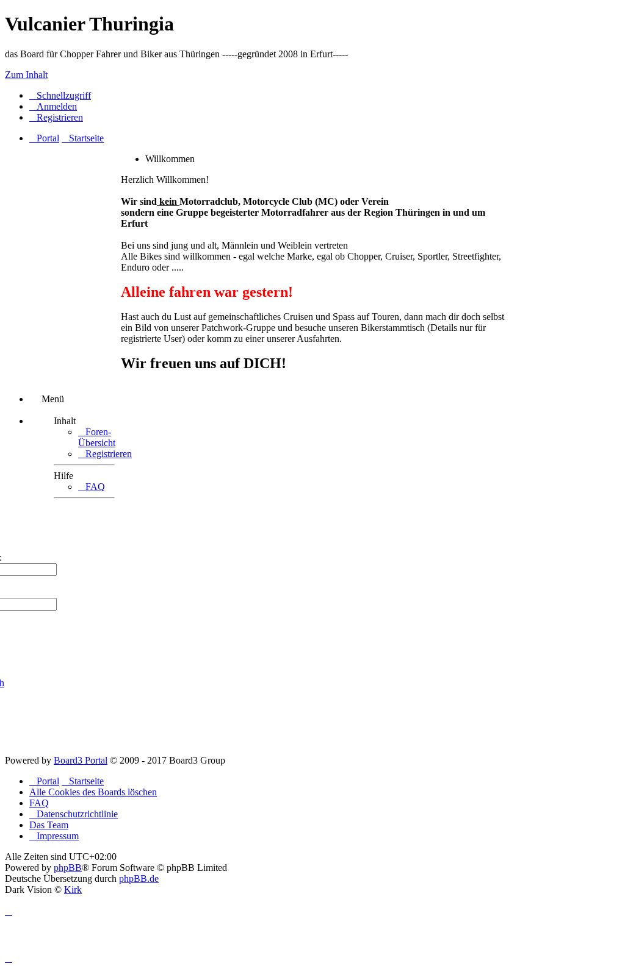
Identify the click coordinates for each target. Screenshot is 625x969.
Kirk (73, 889)
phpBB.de (139, 878)
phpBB (68, 867)
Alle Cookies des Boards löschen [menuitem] (93, 792)
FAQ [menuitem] (39, 803)
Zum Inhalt (26, 74)
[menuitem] (53, 106)
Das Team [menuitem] (48, 825)
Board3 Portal (80, 760)
